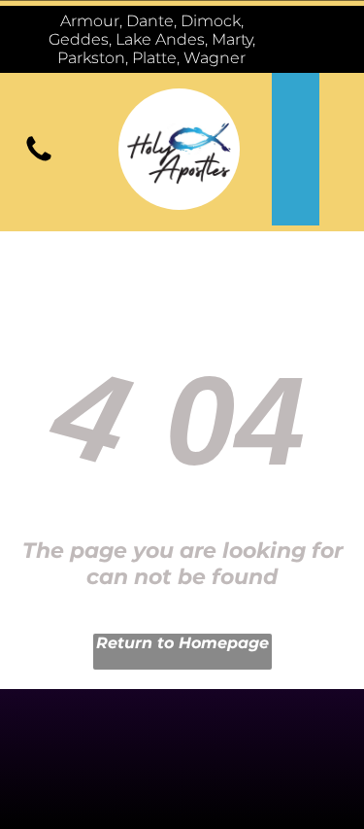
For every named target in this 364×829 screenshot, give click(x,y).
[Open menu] (319, 39)
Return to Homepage (182, 643)
